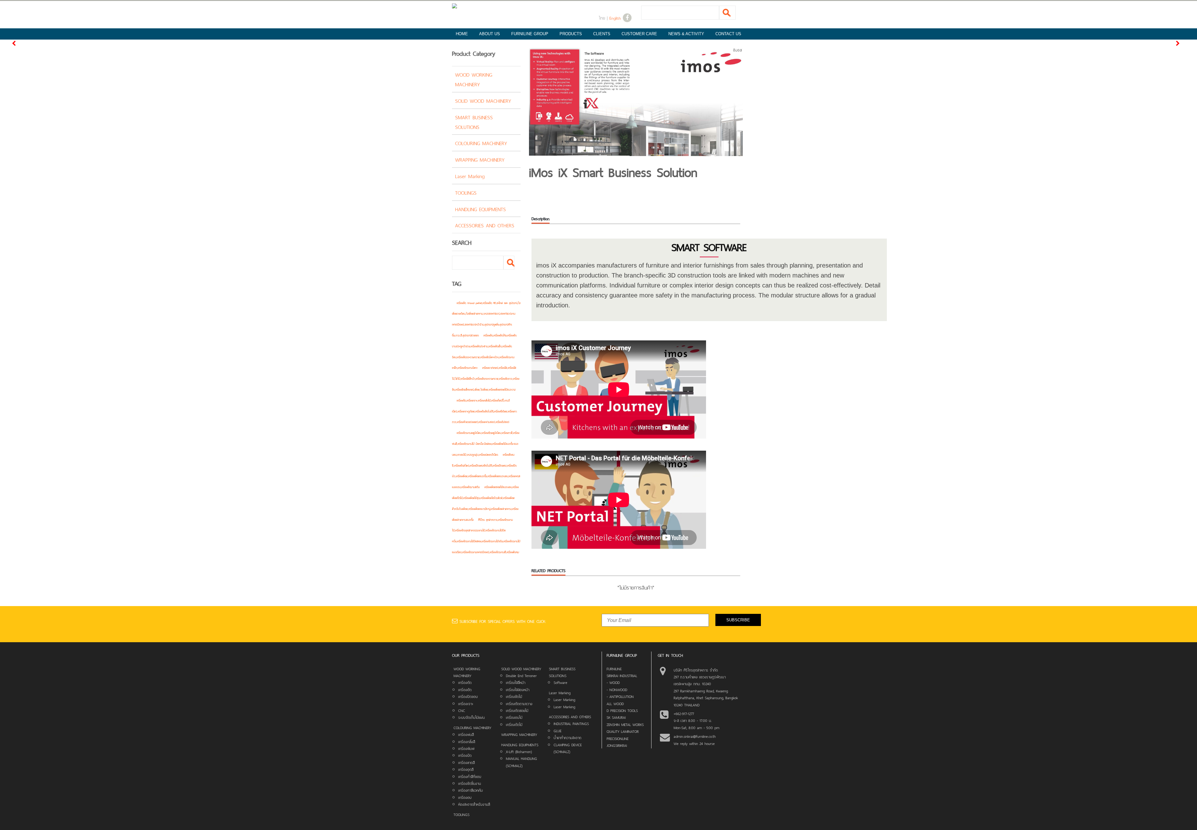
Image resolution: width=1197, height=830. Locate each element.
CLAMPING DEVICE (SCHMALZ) (568, 748)
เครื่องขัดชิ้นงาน (469, 783)
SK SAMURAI (616, 717)
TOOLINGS (466, 192)
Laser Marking (470, 175)
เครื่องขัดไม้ (514, 696)
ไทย (602, 17)
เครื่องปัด (465, 755)
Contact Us (728, 33)
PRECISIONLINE (617, 738)
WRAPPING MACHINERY (479, 159)
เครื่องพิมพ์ (466, 748)
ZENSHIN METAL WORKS (625, 724)
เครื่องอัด (465, 689)
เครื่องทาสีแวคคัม (470, 789)
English (615, 17)
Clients (601, 33)
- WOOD (613, 682)
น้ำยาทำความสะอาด (567, 737)
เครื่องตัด (465, 682)
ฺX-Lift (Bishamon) (519, 751)
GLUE (557, 730)
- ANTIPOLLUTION (620, 696)
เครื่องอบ (465, 797)
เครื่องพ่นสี (466, 734)
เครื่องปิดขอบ (468, 696)
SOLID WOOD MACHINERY (483, 100)
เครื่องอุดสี (466, 769)
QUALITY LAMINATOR (623, 731)
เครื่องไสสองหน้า (517, 689)
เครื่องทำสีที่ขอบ (469, 776)
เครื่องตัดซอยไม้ (517, 710)
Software (560, 682)
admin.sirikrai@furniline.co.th (695, 736)
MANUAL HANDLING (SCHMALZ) (521, 761)
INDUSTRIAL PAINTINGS (571, 723)
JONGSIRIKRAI (617, 745)
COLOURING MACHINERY (481, 142)
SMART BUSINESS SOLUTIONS (474, 121)
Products (571, 33)
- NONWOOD (617, 689)
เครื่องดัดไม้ (514, 724)
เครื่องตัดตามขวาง (519, 703)
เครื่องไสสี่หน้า (515, 682)
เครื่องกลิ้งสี (466, 741)
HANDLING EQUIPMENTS (480, 208)
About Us (489, 33)
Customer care (639, 33)
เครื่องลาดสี (466, 762)
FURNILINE (614, 668)
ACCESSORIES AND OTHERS (484, 225)
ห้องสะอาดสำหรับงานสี (474, 803)
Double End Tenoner (521, 675)
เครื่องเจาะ (465, 703)
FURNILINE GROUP (529, 33)
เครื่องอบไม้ (514, 717)
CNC (461, 710)
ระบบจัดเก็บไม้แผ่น (471, 717)
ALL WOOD (615, 703)
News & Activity (686, 33)
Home (462, 33)
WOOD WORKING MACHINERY (473, 78)
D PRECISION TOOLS (622, 710)
